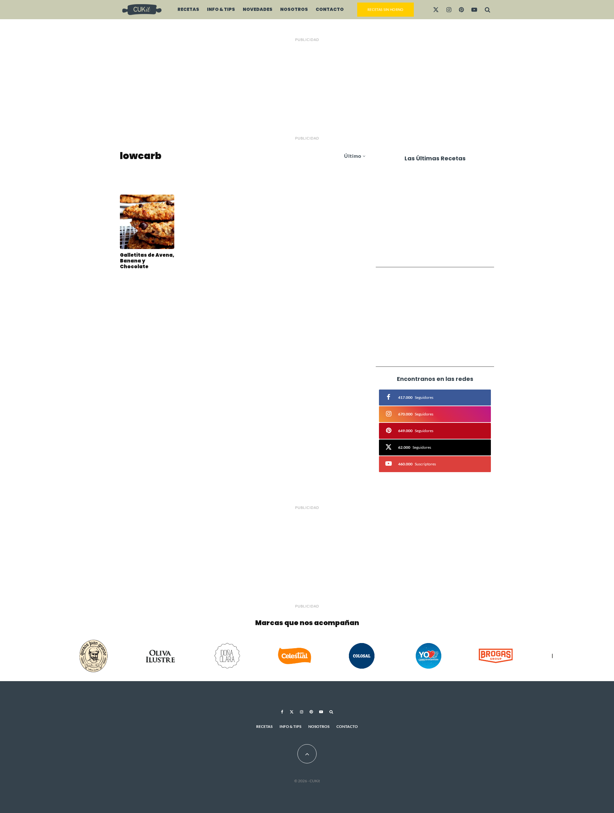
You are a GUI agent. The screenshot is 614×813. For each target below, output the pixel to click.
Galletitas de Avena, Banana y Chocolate (147, 261)
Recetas (188, 9)
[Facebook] (282, 712)
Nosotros (294, 9)
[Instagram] (449, 9)
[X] (436, 9)
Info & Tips (221, 9)
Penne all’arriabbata (434, 178)
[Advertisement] (307, 89)
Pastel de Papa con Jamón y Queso (443, 203)
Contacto (330, 9)
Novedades (257, 9)
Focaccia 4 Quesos (431, 227)
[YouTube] (474, 9)
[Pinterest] (461, 9)
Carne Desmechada (432, 251)
